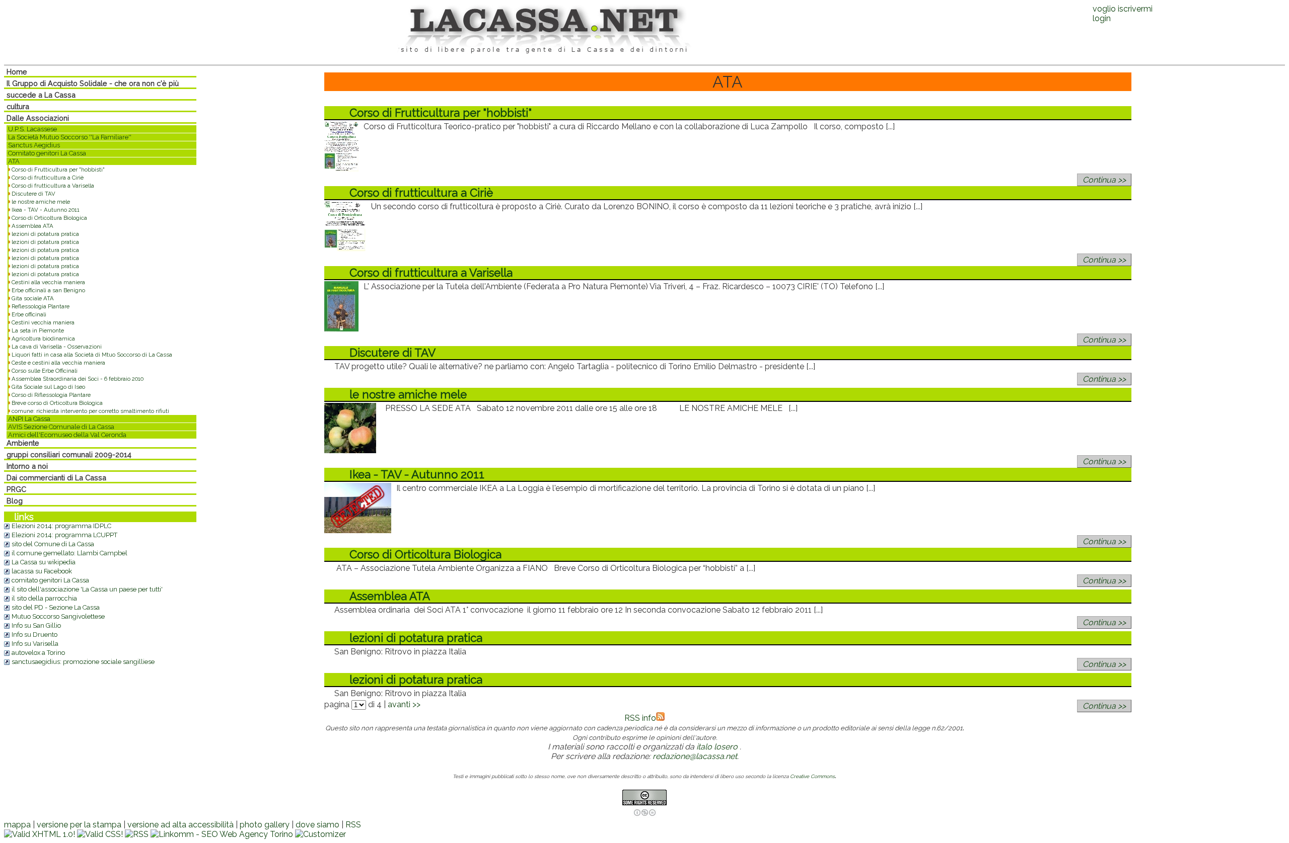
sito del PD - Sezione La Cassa (56, 607)
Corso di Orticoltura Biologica (49, 217)
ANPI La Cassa (29, 419)
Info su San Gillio (36, 625)
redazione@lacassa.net (695, 756)
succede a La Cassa (41, 95)
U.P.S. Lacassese (32, 129)
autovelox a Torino (38, 652)
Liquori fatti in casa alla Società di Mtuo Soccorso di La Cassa (92, 354)
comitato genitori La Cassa (50, 580)
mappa (17, 824)
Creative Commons (812, 776)
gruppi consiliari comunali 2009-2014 (69, 454)
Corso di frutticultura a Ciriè (48, 177)
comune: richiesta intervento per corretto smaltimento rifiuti (90, 410)
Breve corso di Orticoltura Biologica (57, 402)
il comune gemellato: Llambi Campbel (69, 553)
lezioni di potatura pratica (45, 233)
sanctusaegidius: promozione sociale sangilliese (83, 661)
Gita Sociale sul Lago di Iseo (48, 386)
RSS (353, 824)
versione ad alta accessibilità (180, 824)
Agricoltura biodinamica (43, 338)
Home (17, 71)
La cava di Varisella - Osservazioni (57, 346)
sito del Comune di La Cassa (53, 544)
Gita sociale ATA (33, 298)
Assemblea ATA (32, 225)
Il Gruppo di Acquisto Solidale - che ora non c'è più (93, 83)
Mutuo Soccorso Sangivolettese (58, 616)
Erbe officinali (29, 314)
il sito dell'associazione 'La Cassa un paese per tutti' (87, 589)
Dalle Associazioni (38, 118)
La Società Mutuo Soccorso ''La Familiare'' (69, 137)
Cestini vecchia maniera (43, 322)
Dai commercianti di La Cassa (56, 477)
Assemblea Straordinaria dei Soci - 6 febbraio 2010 (78, 378)
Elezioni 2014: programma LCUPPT (64, 535)
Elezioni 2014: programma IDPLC (61, 526)
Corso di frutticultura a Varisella (53, 185)
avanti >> (404, 704)
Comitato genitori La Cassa (47, 153)
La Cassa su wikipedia (44, 562)
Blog (15, 500)
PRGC (16, 489)
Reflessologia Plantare (40, 306)
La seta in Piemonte (38, 330)
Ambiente (23, 443)
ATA (14, 161)
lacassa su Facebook (42, 571)
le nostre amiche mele (41, 201)
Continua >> (1104, 180)
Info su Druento (34, 634)
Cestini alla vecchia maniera (48, 282)
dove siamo (317, 824)
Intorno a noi (27, 466)
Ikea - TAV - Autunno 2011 (46, 209)
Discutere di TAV (33, 193)
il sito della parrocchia (44, 598)
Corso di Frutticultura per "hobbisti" (58, 169)
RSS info (640, 718)
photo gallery (265, 824)
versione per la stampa (79, 824)
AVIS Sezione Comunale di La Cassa (61, 427)
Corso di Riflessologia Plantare (51, 394)
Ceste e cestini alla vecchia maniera (58, 362)
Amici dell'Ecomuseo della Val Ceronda (67, 435)
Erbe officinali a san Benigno (48, 290)
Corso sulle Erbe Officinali (45, 370)
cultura (18, 106)
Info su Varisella (35, 643)
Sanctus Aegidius (34, 145)
